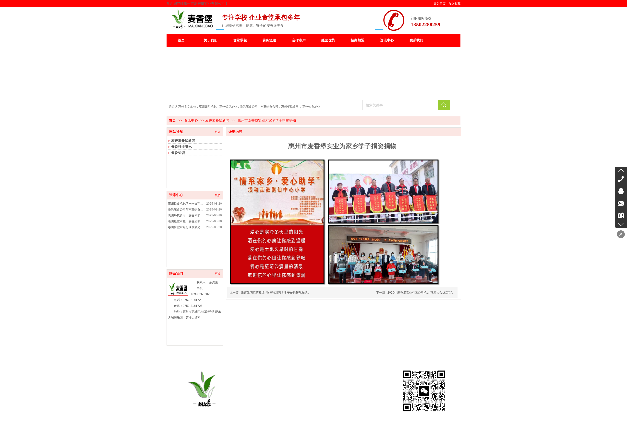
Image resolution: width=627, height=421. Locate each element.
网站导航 (176, 132)
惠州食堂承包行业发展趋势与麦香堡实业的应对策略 (186, 227)
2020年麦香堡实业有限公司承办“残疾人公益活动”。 (421, 292)
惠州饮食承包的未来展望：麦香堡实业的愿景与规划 (186, 203)
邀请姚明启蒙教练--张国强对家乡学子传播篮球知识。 (276, 292)
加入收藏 (454, 3)
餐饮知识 (178, 153)
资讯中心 (191, 120)
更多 (218, 131)
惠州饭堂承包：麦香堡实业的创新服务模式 (186, 221)
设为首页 (440, 3)
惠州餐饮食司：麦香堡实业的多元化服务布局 (186, 215)
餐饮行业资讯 (181, 147)
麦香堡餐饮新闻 (217, 120)
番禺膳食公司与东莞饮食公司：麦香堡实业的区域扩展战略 (186, 209)
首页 (172, 120)
